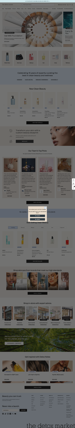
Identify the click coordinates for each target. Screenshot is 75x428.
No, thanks (37, 219)
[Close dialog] (45, 208)
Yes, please (37, 215)
